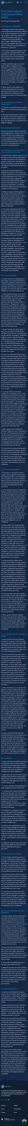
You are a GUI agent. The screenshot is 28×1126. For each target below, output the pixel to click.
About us (3, 1105)
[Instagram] (2, 1099)
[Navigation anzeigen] (25, 2)
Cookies (3, 1112)
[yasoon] (6, 2)
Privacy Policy (17, 1109)
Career (3, 1109)
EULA (15, 1112)
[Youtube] (9, 1099)
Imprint (16, 1105)
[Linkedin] (7, 1099)
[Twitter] (4, 1099)
